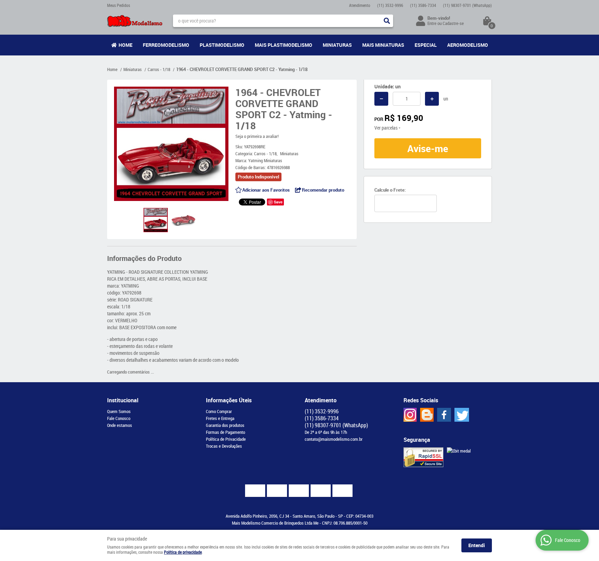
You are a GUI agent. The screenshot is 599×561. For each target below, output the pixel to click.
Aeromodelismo (467, 45)
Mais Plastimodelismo (283, 45)
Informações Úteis (229, 400)
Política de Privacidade (226, 439)
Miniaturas (337, 45)
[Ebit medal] (459, 450)
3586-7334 (423, 5)
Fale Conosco (118, 418)
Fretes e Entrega (220, 418)
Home (125, 45)
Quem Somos (119, 411)
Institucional (122, 400)
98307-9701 (467, 5)
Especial (426, 45)
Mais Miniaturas (383, 45)
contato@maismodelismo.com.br (334, 439)
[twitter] (461, 415)
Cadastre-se (453, 23)
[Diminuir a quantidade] (381, 99)
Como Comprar (219, 411)
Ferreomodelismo (166, 45)
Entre (431, 23)
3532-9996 (390, 5)
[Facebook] (444, 415)
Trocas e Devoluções (224, 446)
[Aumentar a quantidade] (432, 99)
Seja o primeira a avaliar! (257, 136)
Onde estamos (119, 425)
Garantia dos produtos (225, 425)
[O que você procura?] (387, 21)
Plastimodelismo (222, 45)
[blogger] (427, 415)
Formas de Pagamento (225, 432)
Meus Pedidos (118, 5)
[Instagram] (410, 415)
